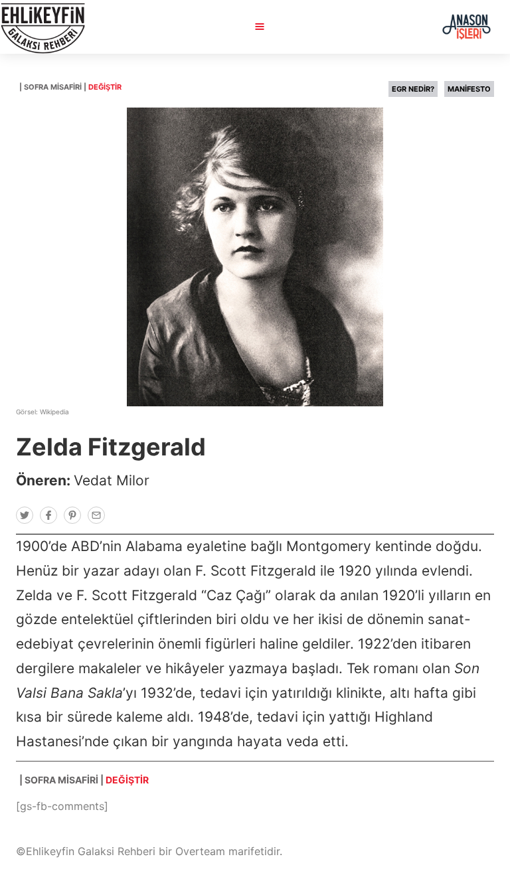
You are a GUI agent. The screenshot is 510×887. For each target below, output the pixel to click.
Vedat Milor (111, 480)
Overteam (200, 851)
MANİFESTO (469, 89)
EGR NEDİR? (413, 89)
